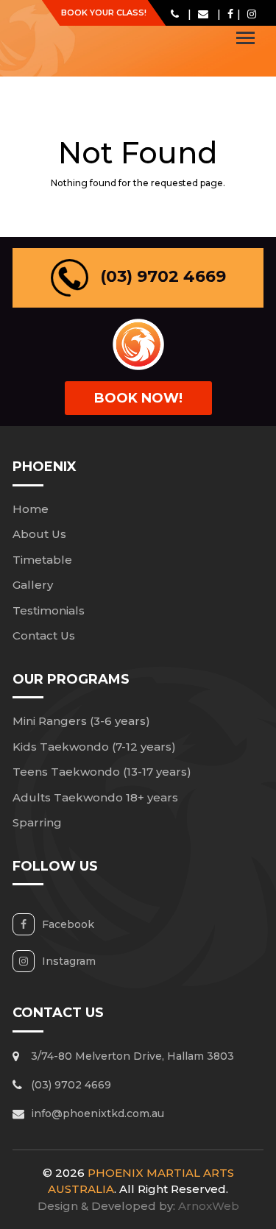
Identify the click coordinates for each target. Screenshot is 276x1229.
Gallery (33, 585)
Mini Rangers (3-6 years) (81, 721)
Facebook (68, 924)
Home (31, 509)
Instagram (69, 961)
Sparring (37, 822)
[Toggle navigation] (245, 38)
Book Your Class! (103, 12)
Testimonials (49, 610)
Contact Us (44, 635)
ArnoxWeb (208, 1206)
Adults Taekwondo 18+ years (95, 797)
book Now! (138, 398)
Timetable (42, 560)
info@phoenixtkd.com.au (97, 1113)
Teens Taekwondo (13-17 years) (102, 772)
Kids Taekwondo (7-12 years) (94, 747)
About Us (39, 534)
